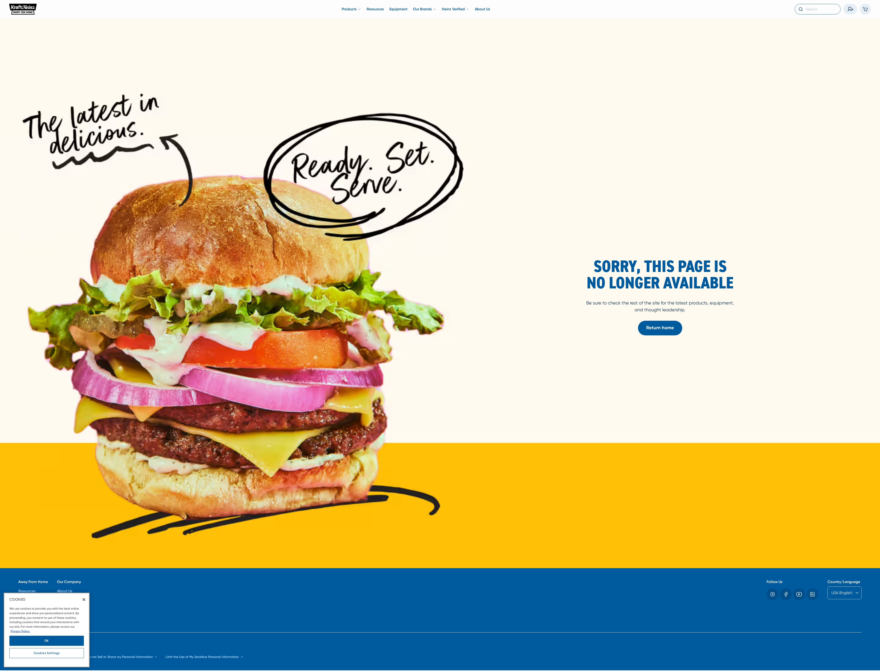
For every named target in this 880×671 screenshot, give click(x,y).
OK (46, 640)
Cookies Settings (47, 653)
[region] (47, 630)
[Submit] (800, 9)
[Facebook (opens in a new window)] (786, 594)
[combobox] (818, 9)
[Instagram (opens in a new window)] (772, 594)
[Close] (84, 599)
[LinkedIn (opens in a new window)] (812, 594)
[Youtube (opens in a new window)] (799, 594)
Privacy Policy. (20, 631)
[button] (850, 9)
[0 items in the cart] (865, 9)
